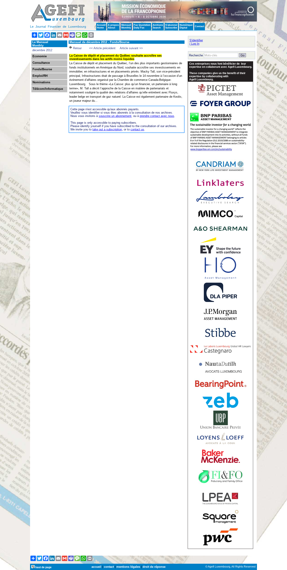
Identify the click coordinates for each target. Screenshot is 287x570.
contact (109, 566)
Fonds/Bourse (42, 69)
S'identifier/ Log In (196, 42)
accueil (96, 566)
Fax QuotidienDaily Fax (142, 26)
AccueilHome (101, 26)
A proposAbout (113, 26)
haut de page (43, 567)
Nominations (41, 82)
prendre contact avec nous (157, 116)
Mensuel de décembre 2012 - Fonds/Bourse (99, 42)
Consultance (41, 62)
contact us (137, 129)
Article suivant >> (131, 48)
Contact (199, 26)
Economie (40, 56)
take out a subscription (107, 129)
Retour (77, 48)
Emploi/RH (40, 75)
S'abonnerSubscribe (171, 26)
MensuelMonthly (126, 26)
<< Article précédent (102, 48)
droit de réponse (154, 566)
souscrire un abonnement (115, 116)
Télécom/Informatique (48, 88)
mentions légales (128, 566)
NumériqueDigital (186, 26)
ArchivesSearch (158, 26)
